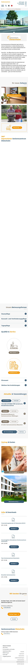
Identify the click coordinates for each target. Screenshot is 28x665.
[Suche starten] (6, 6)
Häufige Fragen (13, 614)
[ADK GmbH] (22, 4)
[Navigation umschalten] (2, 6)
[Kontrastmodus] (9, 6)
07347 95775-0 (7, 633)
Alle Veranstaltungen (9, 432)
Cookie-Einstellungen (19, 658)
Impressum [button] (21, 654)
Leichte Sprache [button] (20, 664)
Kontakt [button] (22, 652)
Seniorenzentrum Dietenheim (14, 9)
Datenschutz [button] (21, 656)
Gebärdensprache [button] (20, 662)
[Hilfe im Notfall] (12, 6)
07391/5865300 (7, 607)
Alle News (21, 432)
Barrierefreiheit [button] (21, 660)
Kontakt (14, 619)
